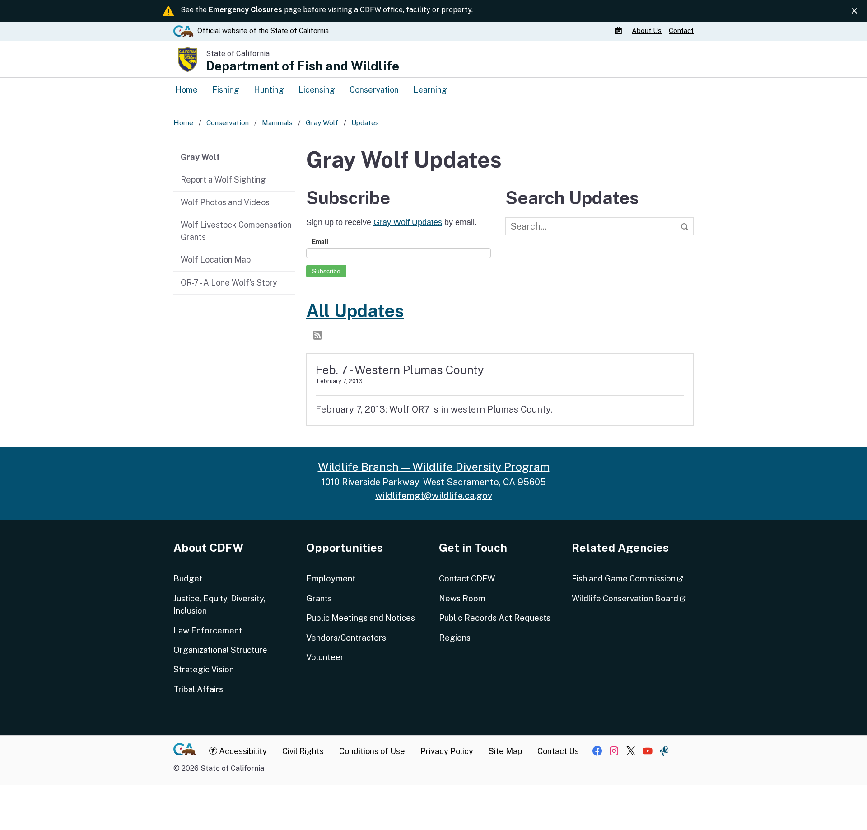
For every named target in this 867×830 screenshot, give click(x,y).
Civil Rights (303, 751)
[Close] (854, 11)
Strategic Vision (203, 669)
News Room (462, 598)
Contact (681, 30)
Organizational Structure (220, 650)
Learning (430, 89)
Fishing (225, 89)
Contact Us (558, 751)
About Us (647, 30)
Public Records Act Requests (494, 618)
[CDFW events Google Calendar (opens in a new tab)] (620, 31)
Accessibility (242, 751)
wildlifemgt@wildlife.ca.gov (433, 495)
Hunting (269, 89)
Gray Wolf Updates (407, 222)
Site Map (505, 751)
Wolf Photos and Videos (225, 202)
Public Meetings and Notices (360, 618)
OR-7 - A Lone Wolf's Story (229, 282)
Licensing (316, 89)
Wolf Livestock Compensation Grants (236, 231)
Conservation (374, 89)
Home (186, 89)
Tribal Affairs (198, 689)
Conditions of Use (372, 751)
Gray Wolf (200, 157)
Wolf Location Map (216, 259)
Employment (330, 578)
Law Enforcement (207, 630)
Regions (455, 637)
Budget (187, 578)
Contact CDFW (467, 578)
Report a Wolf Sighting (223, 179)
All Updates (355, 310)
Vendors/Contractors (346, 637)
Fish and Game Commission (633, 578)
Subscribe (326, 271)
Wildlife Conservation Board (633, 598)
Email (320, 241)
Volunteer (325, 657)
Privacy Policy (446, 751)
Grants (319, 598)
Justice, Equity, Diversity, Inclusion (219, 604)
